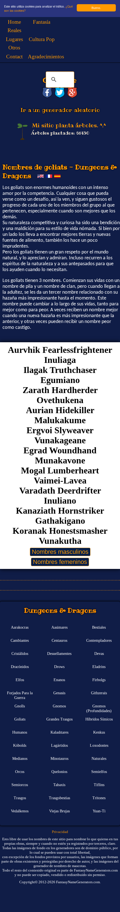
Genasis (59, 693)
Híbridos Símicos (99, 719)
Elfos (20, 680)
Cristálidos (19, 653)
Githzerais (99, 693)
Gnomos (59, 706)
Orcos (19, 771)
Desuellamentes (59, 653)
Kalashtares (59, 732)
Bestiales (99, 627)
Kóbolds (19, 745)
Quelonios (59, 771)
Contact (14, 56)
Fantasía (41, 22)
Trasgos (20, 798)
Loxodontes (99, 745)
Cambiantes (20, 640)
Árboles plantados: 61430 (60, 133)
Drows (59, 666)
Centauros (59, 640)
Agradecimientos (46, 56)
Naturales (99, 758)
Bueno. (96, 8)
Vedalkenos (19, 811)
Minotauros (59, 758)
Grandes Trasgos (59, 719)
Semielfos (99, 771)
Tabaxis (59, 784)
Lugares (14, 39)
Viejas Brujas (59, 811)
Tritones (98, 798)
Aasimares (59, 627)
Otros (14, 48)
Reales (14, 30)
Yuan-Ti (99, 811)
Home (14, 22)
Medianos (19, 758)
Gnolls (20, 706)
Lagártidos (59, 745)
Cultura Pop (42, 39)
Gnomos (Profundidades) (99, 708)
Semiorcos (19, 784)
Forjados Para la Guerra (20, 695)
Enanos (59, 680)
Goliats (19, 719)
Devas (99, 653)
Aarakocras (19, 627)
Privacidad (60, 832)
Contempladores (99, 640)
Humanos (19, 732)
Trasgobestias (59, 798)
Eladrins (98, 666)
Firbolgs (98, 680)
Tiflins (99, 784)
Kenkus (99, 732)
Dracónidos (20, 666)
